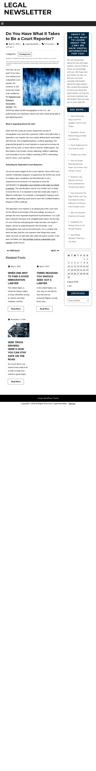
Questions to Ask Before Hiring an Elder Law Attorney (77, 135)
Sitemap (71, 403)
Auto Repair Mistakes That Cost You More (76, 238)
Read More (14, 308)
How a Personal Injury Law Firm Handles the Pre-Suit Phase (77, 121)
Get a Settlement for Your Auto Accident (78, 147)
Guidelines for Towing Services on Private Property (76, 225)
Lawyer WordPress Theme (48, 398)
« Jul (69, 286)
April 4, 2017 (45, 266)
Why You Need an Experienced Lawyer (77, 214)
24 (69, 274)
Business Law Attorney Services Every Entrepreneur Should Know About (76, 182)
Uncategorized (24, 54)
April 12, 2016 (14, 44)
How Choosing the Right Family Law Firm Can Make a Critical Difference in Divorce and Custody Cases (77, 200)
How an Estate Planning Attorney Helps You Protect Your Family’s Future (77, 166)
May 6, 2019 (16, 266)
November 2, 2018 (18, 319)
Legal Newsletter (32, 44)
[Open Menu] (1, 23)
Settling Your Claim (78, 154)
